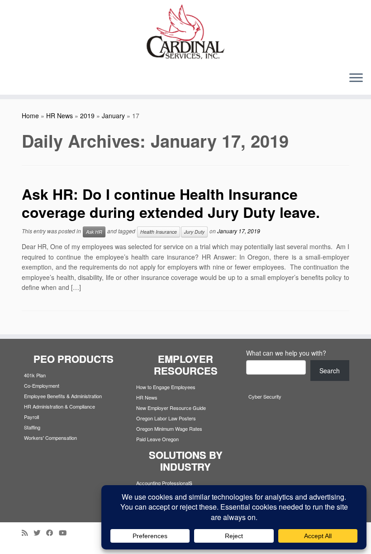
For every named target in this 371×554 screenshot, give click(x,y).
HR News (59, 115)
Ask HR (94, 231)
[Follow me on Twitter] (39, 532)
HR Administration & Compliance (59, 406)
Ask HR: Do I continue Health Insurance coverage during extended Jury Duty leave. (171, 202)
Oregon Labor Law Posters (166, 418)
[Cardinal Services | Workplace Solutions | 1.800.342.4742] (185, 32)
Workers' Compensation (50, 437)
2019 (87, 115)
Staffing (32, 427)
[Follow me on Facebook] (52, 532)
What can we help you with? (286, 352)
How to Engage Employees (165, 386)
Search (329, 370)
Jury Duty (194, 231)
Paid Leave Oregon (157, 439)
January (113, 115)
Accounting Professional (162, 483)
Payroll (31, 416)
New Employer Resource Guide (171, 407)
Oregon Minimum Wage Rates (169, 428)
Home (30, 115)
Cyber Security (264, 396)
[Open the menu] (356, 78)
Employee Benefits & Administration (63, 396)
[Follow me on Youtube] (65, 532)
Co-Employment (41, 385)
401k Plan (35, 375)
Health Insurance (158, 231)
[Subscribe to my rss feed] (27, 532)
